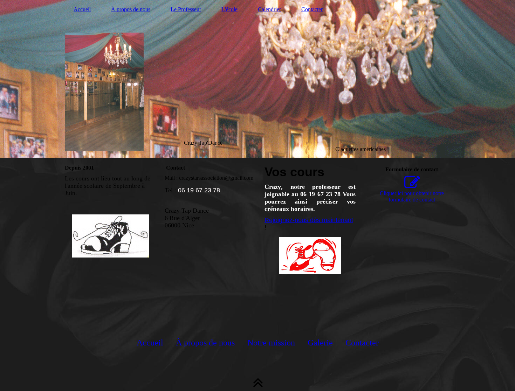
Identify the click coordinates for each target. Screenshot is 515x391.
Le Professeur (186, 9)
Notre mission (271, 342)
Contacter (312, 9)
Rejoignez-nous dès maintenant (309, 220)
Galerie (320, 342)
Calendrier (269, 9)
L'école (229, 9)
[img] (257, 79)
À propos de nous (130, 9)
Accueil (82, 9)
